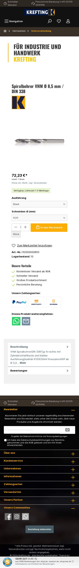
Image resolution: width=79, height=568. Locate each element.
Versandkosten (17, 549)
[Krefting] (39, 102)
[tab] (39, 355)
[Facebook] (8, 516)
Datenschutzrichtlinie (32, 436)
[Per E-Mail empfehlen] (26, 321)
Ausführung (19, 198)
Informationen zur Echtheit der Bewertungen (35, 564)
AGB (31, 442)
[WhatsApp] (25, 516)
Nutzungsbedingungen (57, 436)
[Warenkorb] (75, 19)
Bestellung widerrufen (39, 529)
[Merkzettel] (58, 21)
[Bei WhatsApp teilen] (16, 321)
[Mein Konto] (68, 21)
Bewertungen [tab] (18, 370)
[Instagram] (16, 516)
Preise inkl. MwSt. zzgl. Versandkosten (29, 183)
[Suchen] (49, 21)
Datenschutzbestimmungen (36, 440)
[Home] (5, 31)
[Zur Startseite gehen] (39, 12)
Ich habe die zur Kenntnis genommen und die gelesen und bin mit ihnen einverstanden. (35, 442)
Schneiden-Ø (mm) (23, 211)
